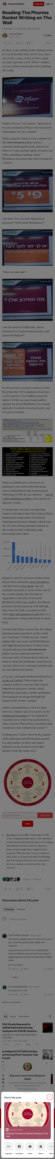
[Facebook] (19, 1146)
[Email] (30, 1146)
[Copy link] (8, 1146)
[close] (50, 1097)
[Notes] (40, 1146)
